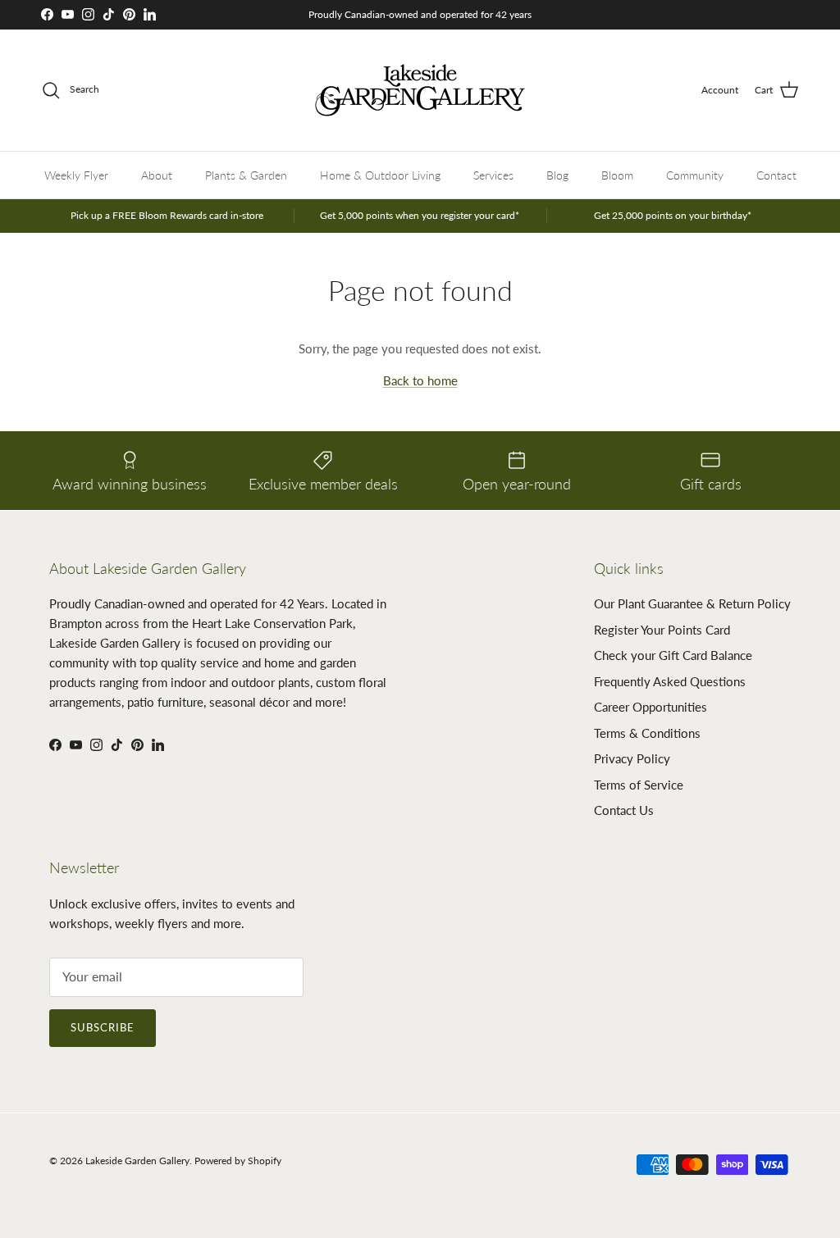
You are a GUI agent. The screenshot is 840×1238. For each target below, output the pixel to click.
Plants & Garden (246, 175)
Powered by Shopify (237, 1160)
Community (695, 175)
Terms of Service (638, 784)
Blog (557, 175)
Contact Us (624, 810)
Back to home (420, 380)
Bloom (617, 175)
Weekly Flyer (76, 175)
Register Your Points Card (662, 629)
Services (493, 175)
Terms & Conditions (647, 733)
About (156, 175)
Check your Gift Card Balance (673, 655)
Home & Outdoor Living (380, 175)
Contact (776, 175)
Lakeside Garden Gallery (137, 1160)
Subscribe (103, 1027)
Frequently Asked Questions (670, 681)
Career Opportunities (650, 706)
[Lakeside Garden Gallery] (420, 90)
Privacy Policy (632, 758)
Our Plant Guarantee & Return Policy (692, 603)
